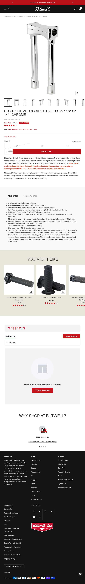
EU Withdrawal (9, 517)
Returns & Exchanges (11, 513)
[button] (10, 126)
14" (68, 146)
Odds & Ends (35, 492)
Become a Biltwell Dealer (13, 539)
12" (42, 146)
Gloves (33, 476)
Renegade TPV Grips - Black (51, 297)
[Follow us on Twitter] (39, 511)
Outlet (33, 495)
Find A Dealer (36, 460)
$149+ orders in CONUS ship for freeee (42, 442)
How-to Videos (9, 535)
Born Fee (61, 468)
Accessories (35, 472)
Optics (33, 468)
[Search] (9, 9)
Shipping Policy (9, 559)
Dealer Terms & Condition (13, 543)
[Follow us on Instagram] (45, 511)
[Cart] (80, 9)
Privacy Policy (9, 551)
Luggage (34, 480)
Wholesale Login (37, 499)
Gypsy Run (62, 484)
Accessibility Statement (12, 547)
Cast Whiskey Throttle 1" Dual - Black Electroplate (19, 299)
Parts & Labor (63, 460)
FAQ (5, 525)
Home (6, 16)
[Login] (75, 9)
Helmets (34, 464)
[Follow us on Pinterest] (51, 511)
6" (17, 146)
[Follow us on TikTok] (39, 517)
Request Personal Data (12, 555)
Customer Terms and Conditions (11, 530)
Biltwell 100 (62, 464)
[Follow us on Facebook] (34, 511)
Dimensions (76, 141)
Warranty (7, 521)
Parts (33, 484)
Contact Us (8, 509)
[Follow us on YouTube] (34, 517)
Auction (60, 476)
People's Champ (64, 472)
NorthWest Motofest (65, 480)
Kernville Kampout (64, 488)
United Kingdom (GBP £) (13, 566)
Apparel (34, 488)
